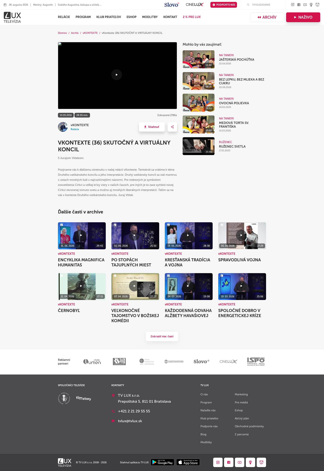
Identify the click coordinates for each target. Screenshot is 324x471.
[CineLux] (195, 4)
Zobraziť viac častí (162, 336)
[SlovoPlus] (171, 4)
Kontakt (170, 17)
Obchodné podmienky (249, 426)
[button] (152, 127)
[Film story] (83, 399)
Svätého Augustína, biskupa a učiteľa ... (79, 4)
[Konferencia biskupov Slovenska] (64, 398)
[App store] (188, 462)
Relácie (64, 17)
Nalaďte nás (208, 410)
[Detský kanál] (317, 5)
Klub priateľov (108, 17)
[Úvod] (12, 17)
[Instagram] (293, 4)
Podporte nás (225, 4)
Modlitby (150, 17)
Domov (62, 33)
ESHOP (131, 17)
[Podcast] (311, 5)
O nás (204, 394)
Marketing (241, 394)
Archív (269, 17)
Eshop (239, 410)
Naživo (305, 17)
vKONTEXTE (90, 33)
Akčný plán (242, 418)
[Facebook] (299, 5)
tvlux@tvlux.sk (130, 421)
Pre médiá (241, 402)
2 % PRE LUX (192, 17)
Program (83, 17)
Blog (203, 434)
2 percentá (242, 434)
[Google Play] (162, 462)
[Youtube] (305, 5)
